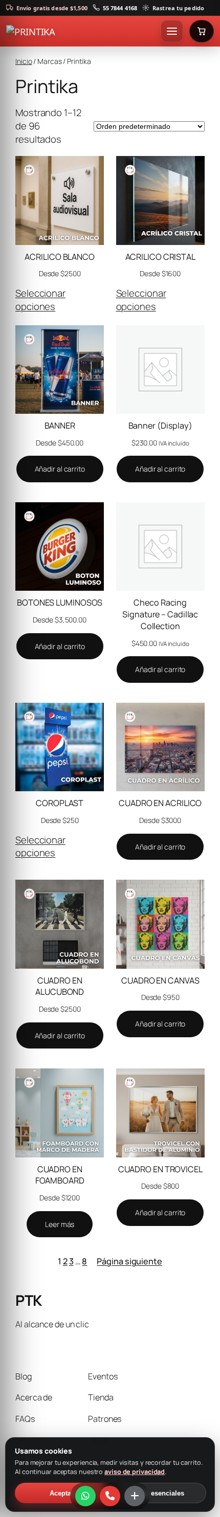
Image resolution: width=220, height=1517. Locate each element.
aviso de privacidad (134, 1471)
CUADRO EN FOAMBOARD (59, 1175)
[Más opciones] (134, 1496)
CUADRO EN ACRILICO (160, 803)
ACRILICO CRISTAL (160, 256)
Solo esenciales (159, 1493)
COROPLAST (59, 803)
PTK (28, 1300)
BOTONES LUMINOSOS (59, 602)
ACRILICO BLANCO (60, 256)
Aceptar (62, 1493)
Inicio (23, 61)
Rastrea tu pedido (178, 8)
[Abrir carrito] (201, 31)
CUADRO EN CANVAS (160, 980)
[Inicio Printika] (81, 31)
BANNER (60, 425)
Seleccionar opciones (40, 299)
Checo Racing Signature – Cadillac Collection (160, 614)
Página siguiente (129, 1261)
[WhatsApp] (85, 1496)
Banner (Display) (160, 425)
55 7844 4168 (120, 8)
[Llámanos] (110, 1496)
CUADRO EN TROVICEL (160, 1169)
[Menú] (172, 31)
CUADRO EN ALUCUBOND (59, 986)
